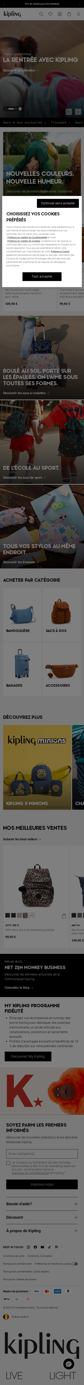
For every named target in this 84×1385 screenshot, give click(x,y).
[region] (42, 241)
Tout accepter (42, 276)
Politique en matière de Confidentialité (27, 237)
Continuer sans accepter (58, 203)
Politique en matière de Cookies (23, 241)
